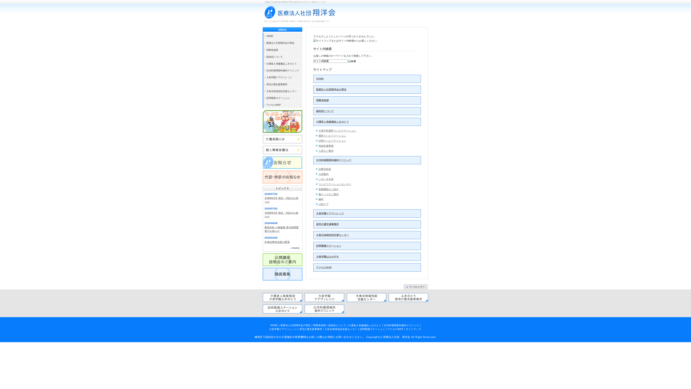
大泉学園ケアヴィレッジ (330, 213)
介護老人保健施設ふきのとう (332, 121)
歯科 (321, 199)
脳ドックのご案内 (329, 194)
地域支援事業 (326, 145)
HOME (320, 78)
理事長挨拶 (322, 100)
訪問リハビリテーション (332, 140)
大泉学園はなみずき (327, 256)
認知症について (325, 111)
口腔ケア (324, 204)
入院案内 (324, 174)
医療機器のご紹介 (329, 189)
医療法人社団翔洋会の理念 (331, 89)
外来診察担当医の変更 (277, 242)
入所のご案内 (326, 150)
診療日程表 (325, 169)
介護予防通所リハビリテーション (337, 130)
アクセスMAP (324, 267)
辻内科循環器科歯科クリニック (333, 160)
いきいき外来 (326, 179)
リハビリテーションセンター (335, 184)
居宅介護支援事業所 (327, 224)
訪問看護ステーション (328, 245)
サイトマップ (413, 329)
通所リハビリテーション (332, 135)
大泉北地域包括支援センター (332, 235)
